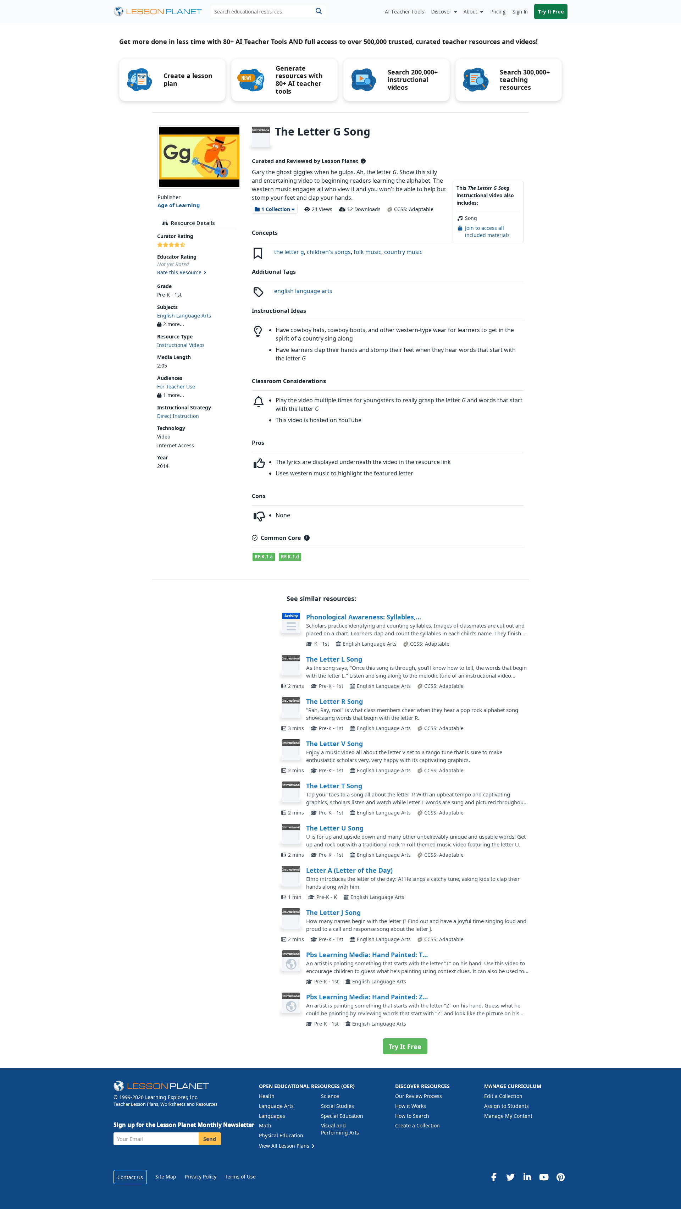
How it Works (410, 1106)
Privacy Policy (200, 1176)
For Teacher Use (176, 386)
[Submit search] (318, 11)
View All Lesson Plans (285, 1145)
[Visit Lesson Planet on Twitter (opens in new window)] (510, 1177)
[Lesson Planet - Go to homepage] (162, 11)
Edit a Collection (503, 1096)
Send (209, 1138)
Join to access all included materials (487, 231)
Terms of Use (240, 1176)
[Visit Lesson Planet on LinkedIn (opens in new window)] (527, 1177)
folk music (367, 252)
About (470, 11)
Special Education (342, 1116)
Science (330, 1096)
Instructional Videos (181, 345)
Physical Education (281, 1135)
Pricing (497, 11)
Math (265, 1125)
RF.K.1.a (264, 556)
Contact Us (130, 1177)
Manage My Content (508, 1116)
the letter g (289, 252)
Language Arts (276, 1106)
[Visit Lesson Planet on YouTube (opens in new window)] (544, 1177)
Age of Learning (178, 205)
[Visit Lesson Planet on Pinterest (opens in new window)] (560, 1177)
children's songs (329, 252)
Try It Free (551, 11)
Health (267, 1096)
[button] (199, 273)
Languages (272, 1116)
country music (403, 252)
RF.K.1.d (290, 556)
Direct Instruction (178, 416)
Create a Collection (417, 1125)
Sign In (520, 11)
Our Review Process (418, 1096)
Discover (441, 11)
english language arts (303, 291)
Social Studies (337, 1106)
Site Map (165, 1176)
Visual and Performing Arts (340, 1129)
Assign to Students (506, 1106)
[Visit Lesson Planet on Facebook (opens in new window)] (494, 1177)
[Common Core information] (307, 538)
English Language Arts (184, 315)
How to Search (412, 1116)
